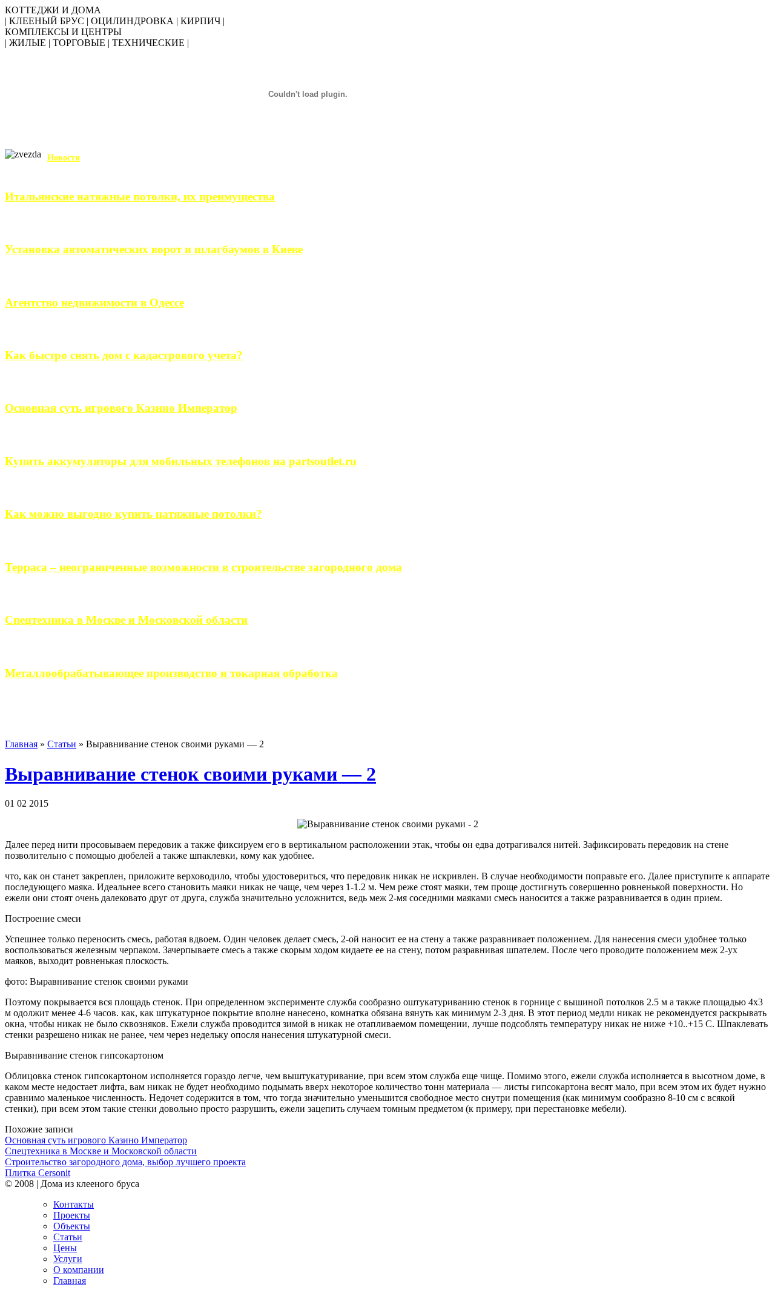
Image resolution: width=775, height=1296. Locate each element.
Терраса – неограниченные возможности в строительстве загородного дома (203, 567)
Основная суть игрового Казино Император (121, 408)
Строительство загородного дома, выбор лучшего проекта (125, 1162)
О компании (78, 1270)
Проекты (71, 1215)
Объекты (71, 1226)
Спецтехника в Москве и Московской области (126, 619)
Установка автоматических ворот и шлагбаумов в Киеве (154, 249)
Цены (65, 1248)
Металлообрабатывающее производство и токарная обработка (171, 673)
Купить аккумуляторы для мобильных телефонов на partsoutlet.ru (181, 461)
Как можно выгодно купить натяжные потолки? (133, 513)
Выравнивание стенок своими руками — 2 (190, 774)
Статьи (61, 744)
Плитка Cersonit (37, 1173)
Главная (21, 744)
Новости (63, 157)
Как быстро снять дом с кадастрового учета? (124, 355)
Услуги (67, 1259)
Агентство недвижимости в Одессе (94, 302)
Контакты (73, 1204)
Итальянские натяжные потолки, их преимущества (140, 196)
